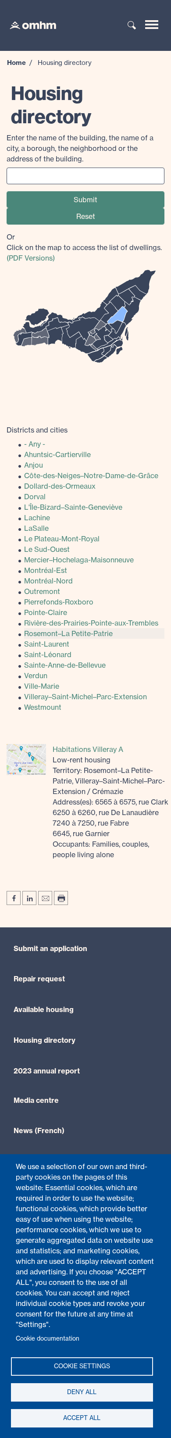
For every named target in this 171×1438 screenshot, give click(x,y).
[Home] (28, 24)
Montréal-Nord (48, 580)
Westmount (42, 707)
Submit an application (50, 948)
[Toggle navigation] (151, 24)
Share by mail (45, 898)
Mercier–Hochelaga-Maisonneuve (79, 559)
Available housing (44, 1009)
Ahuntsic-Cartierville (57, 454)
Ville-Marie (41, 686)
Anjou (33, 465)
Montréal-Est (45, 570)
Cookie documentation (47, 1338)
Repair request (39, 978)
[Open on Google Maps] (26, 759)
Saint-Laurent (46, 644)
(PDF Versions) (31, 258)
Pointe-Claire (45, 612)
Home (16, 62)
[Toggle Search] (132, 26)
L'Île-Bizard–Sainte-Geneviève (73, 507)
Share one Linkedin (29, 898)
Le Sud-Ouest (47, 549)
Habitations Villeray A (88, 749)
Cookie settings (82, 1366)
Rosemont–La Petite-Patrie (68, 633)
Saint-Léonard (47, 654)
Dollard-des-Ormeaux (60, 486)
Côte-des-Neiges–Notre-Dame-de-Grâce (91, 475)
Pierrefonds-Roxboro (58, 601)
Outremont (42, 591)
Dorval (35, 496)
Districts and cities (37, 430)
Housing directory (44, 1040)
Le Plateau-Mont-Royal (62, 538)
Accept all (81, 1417)
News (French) (39, 1130)
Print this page (61, 898)
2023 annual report (47, 1070)
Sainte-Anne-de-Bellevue (65, 665)
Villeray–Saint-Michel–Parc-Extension (85, 696)
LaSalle (36, 528)
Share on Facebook (14, 898)
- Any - (34, 444)
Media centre (36, 1100)
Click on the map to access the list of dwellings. (84, 247)
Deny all (81, 1391)
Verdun (35, 675)
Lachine (37, 517)
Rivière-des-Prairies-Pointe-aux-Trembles (91, 623)
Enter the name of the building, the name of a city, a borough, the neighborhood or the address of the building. (80, 148)
